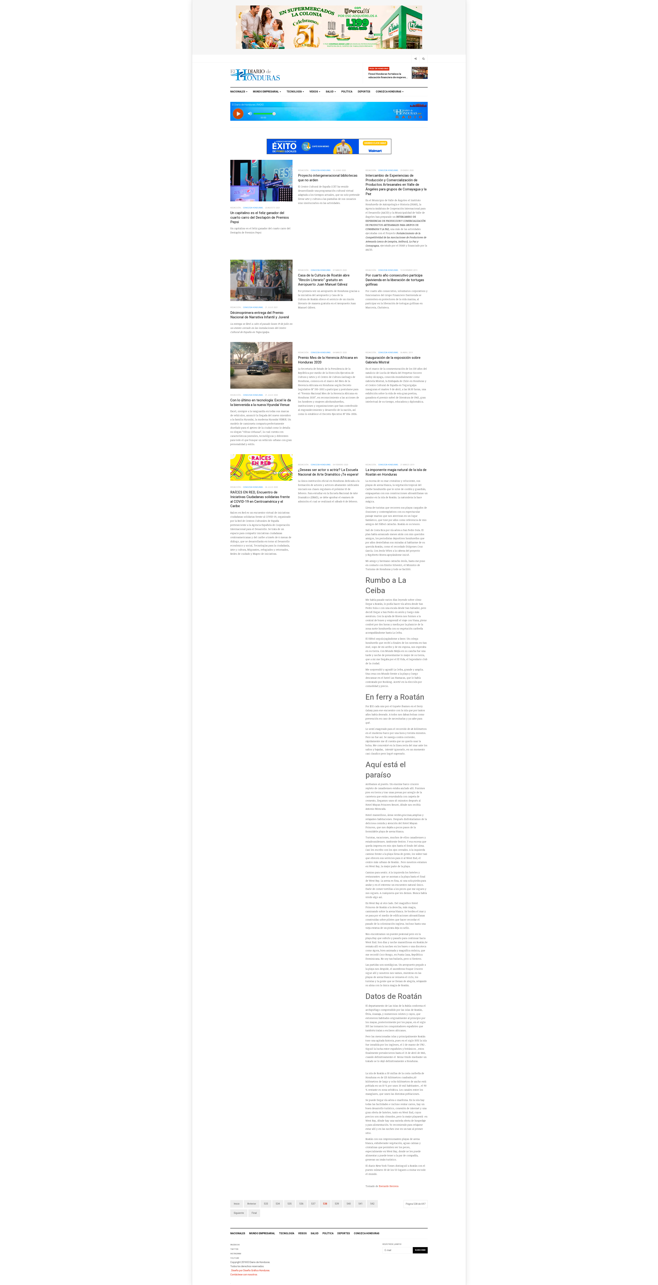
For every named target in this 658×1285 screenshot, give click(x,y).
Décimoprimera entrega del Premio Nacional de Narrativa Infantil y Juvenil (259, 315)
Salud (330, 91)
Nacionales (238, 91)
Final (254, 1213)
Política (346, 91)
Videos (314, 91)
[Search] (423, 59)
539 (337, 1204)
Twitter (234, 1249)
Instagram (235, 1253)
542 (372, 1204)
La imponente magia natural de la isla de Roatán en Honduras (396, 472)
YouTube (234, 1258)
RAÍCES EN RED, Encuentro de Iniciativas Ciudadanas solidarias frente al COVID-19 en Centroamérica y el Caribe (260, 499)
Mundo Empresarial (266, 91)
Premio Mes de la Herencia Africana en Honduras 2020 (328, 360)
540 (349, 1204)
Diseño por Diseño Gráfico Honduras (250, 1270)
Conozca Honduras (389, 91)
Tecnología (294, 91)
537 (313, 1204)
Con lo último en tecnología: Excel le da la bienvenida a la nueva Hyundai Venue (260, 402)
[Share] (415, 59)
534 (278, 1204)
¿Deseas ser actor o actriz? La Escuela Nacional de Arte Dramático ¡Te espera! (328, 472)
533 (266, 1204)
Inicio (237, 1204)
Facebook (235, 1244)
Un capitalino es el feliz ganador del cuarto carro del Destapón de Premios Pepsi (259, 217)
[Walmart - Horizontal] (329, 146)
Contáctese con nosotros (243, 1274)
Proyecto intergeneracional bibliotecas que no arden (327, 178)
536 (301, 1204)
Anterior (251, 1204)
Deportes (364, 91)
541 (360, 1204)
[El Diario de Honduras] (255, 75)
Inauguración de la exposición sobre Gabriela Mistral (393, 360)
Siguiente (239, 1213)
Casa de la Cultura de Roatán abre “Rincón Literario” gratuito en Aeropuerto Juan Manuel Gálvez (324, 280)
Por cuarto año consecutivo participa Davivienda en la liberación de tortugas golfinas (394, 280)
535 (290, 1204)
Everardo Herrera (388, 1186)
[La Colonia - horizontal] (329, 27)
